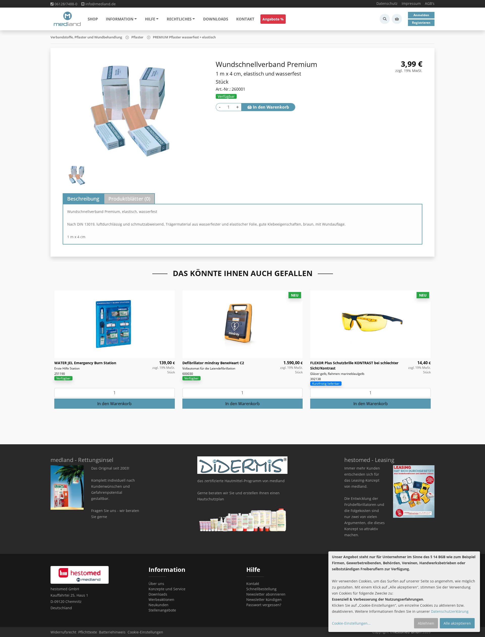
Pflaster (137, 37)
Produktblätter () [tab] (129, 198)
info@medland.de (100, 4)
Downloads (215, 18)
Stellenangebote (162, 610)
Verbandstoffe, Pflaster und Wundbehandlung (86, 37)
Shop (93, 18)
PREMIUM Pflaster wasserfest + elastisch (184, 37)
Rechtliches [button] (179, 18)
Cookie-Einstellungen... (351, 623)
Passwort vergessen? (263, 604)
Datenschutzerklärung (450, 611)
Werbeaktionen (161, 599)
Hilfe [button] (150, 18)
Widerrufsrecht (63, 632)
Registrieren (421, 22)
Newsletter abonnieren (265, 594)
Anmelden (421, 15)
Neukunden (158, 604)
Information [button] (119, 18)
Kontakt (245, 18)
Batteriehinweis (112, 632)
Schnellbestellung (261, 588)
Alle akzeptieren (457, 623)
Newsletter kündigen (264, 599)
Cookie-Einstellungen (145, 632)
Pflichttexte (87, 632)
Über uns (156, 583)
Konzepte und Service (167, 588)
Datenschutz (387, 3)
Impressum (411, 3)
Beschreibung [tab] (83, 198)
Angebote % (273, 19)
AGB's (429, 3)
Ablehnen (426, 623)
